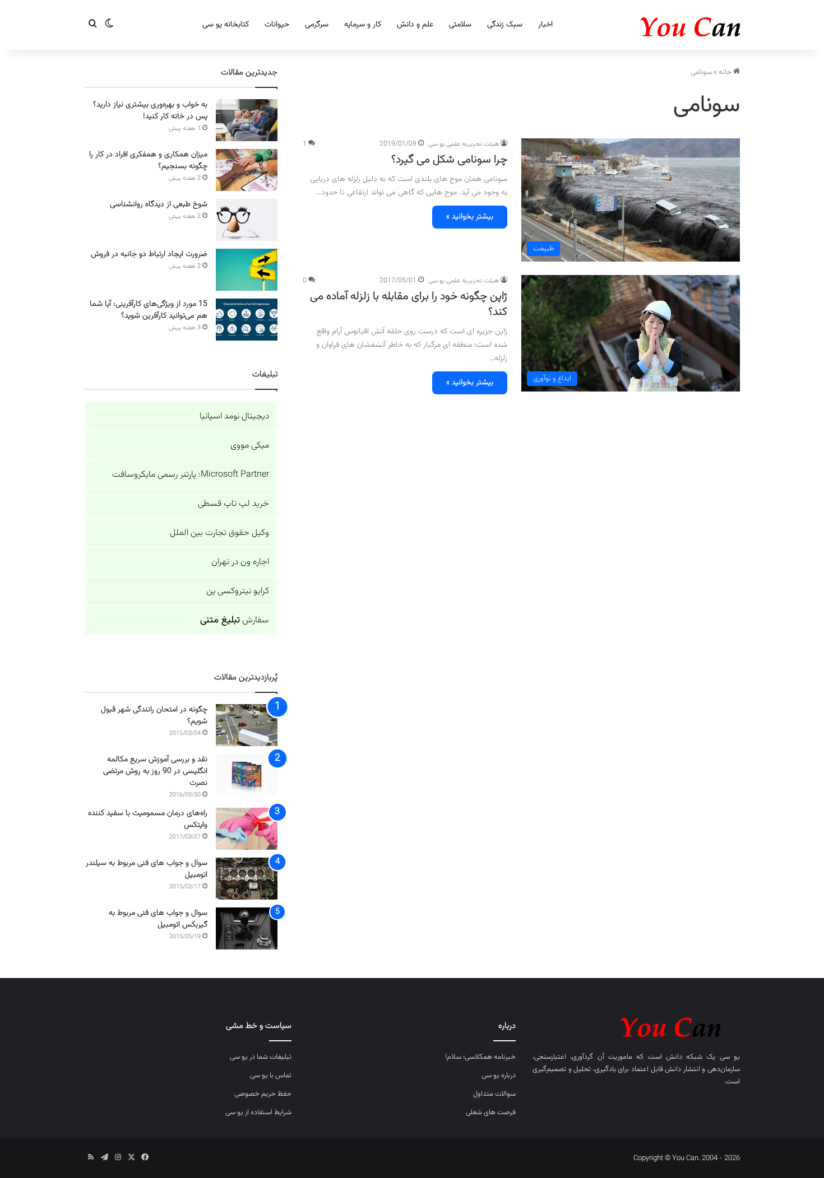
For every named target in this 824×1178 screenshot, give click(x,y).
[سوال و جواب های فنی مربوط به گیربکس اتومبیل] (246, 928)
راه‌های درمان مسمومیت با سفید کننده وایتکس (147, 819)
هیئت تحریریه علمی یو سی (463, 144)
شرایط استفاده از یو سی (258, 1112)
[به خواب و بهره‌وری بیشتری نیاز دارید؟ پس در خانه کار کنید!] (246, 120)
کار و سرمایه (362, 24)
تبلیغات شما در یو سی (260, 1057)
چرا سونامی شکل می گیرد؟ (449, 160)
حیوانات (277, 24)
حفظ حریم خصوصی (262, 1094)
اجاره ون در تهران (240, 562)
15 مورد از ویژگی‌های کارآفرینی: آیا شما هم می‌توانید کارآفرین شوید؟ (148, 310)
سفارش (234, 620)
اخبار (545, 24)
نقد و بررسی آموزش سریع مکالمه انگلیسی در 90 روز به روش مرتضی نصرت (155, 771)
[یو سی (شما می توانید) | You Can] (636, 1025)
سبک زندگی (504, 24)
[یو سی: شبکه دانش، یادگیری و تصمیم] (656, 25)
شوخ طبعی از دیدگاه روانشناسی (158, 204)
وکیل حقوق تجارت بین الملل (219, 533)
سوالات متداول (494, 1094)
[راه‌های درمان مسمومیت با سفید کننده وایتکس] (246, 829)
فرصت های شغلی (491, 1112)
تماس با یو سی (270, 1075)
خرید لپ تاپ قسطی (233, 504)
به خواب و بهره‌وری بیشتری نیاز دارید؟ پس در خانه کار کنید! (150, 111)
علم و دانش (415, 24)
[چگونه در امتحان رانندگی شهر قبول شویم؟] (246, 725)
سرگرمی (316, 24)
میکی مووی (249, 445)
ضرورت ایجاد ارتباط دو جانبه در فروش (149, 254)
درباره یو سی (499, 1075)
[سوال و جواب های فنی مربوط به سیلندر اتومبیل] (246, 879)
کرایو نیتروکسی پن (237, 591)
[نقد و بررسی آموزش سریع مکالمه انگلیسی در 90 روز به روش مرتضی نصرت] (246, 775)
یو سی (730, 1057)
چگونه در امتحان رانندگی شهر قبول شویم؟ (154, 716)
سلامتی (460, 24)
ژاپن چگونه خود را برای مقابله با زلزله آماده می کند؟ (408, 304)
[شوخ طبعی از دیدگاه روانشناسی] (246, 220)
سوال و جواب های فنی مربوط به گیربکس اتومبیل (158, 919)
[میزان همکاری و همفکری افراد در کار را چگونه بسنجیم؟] (246, 170)
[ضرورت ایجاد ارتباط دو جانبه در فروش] (246, 270)
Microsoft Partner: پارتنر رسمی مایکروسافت (190, 475)
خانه (726, 72)
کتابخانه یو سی (225, 24)
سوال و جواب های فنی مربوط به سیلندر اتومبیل (146, 869)
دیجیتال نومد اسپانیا (234, 416)
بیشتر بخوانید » (469, 217)
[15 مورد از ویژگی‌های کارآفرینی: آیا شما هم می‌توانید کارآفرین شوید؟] (246, 320)
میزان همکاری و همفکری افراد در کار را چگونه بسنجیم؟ (148, 160)
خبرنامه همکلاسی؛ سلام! (480, 1057)
